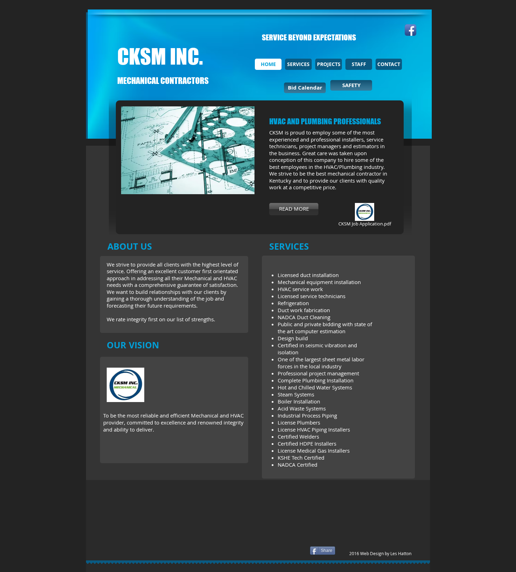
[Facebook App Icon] (410, 30)
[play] (239, 188)
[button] (187, 150)
